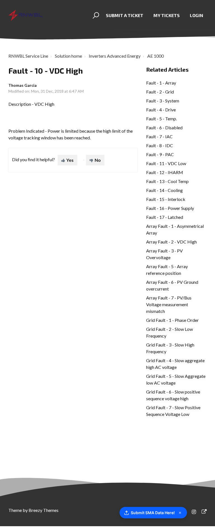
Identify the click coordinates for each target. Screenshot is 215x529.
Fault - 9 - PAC (160, 154)
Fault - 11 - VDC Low (166, 163)
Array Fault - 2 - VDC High (171, 241)
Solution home (68, 55)
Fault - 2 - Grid (160, 91)
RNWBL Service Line (28, 55)
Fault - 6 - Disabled (164, 127)
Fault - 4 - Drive (161, 109)
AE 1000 (155, 55)
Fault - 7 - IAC (159, 136)
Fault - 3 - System (162, 100)
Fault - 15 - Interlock (165, 199)
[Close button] (180, 512)
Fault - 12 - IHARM (164, 172)
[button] (95, 15)
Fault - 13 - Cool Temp (167, 181)
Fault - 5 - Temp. (161, 118)
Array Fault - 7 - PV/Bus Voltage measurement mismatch (168, 304)
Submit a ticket (124, 15)
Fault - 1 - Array (161, 82)
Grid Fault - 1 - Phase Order (172, 320)
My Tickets (166, 15)
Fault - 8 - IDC (159, 145)
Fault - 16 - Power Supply (170, 208)
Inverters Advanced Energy (115, 55)
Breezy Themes (44, 510)
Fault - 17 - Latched (164, 217)
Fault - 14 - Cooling (164, 190)
